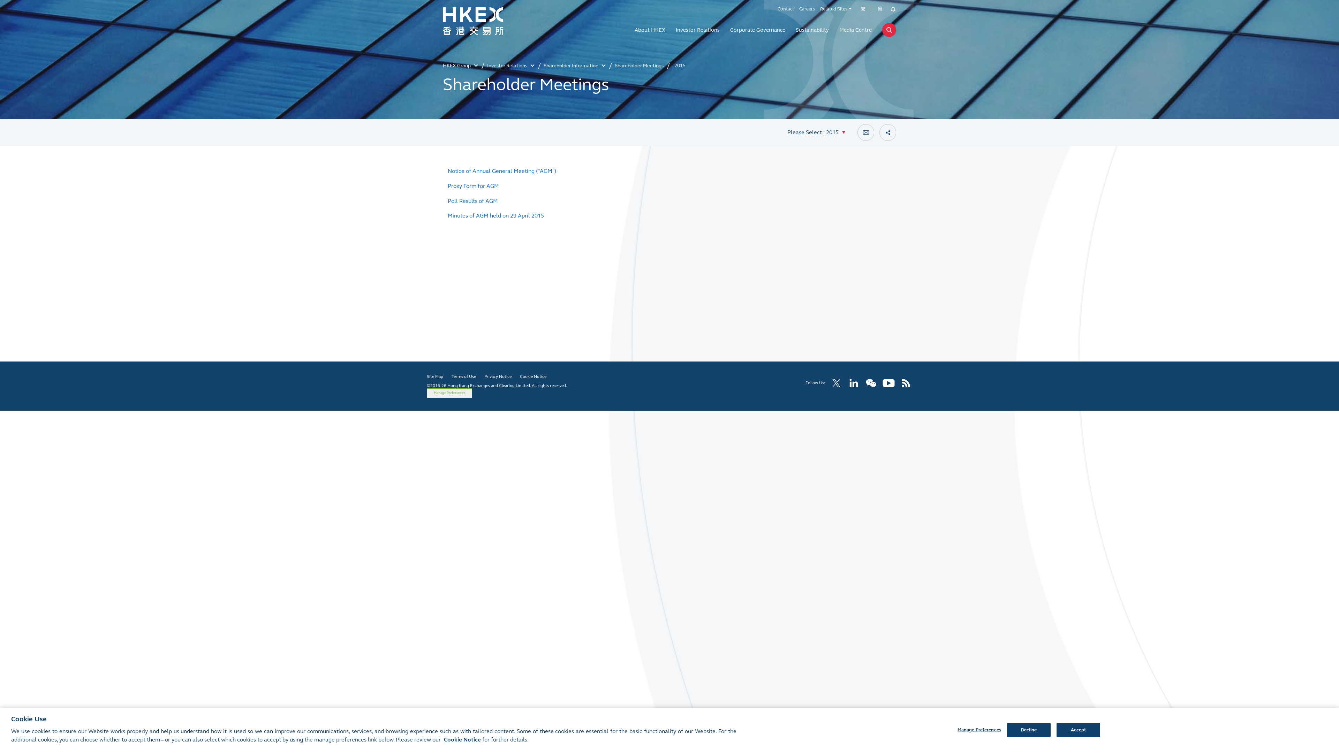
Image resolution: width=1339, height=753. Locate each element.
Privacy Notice (498, 376)
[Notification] (891, 9)
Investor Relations (698, 30)
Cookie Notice (533, 376)
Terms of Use (464, 376)
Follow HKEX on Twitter (836, 383)
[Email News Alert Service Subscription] (865, 132)
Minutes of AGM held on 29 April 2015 (496, 215)
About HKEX (650, 30)
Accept (1078, 729)
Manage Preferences (449, 393)
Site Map (435, 376)
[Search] (889, 30)
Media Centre (855, 30)
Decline (1029, 729)
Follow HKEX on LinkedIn (854, 383)
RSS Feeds (906, 383)
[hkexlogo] (488, 21)
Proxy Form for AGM (473, 186)
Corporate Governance (757, 30)
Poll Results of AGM (473, 201)
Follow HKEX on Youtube (889, 383)
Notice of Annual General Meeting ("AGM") (502, 171)
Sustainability (812, 30)
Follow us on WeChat (871, 383)
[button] (816, 132)
